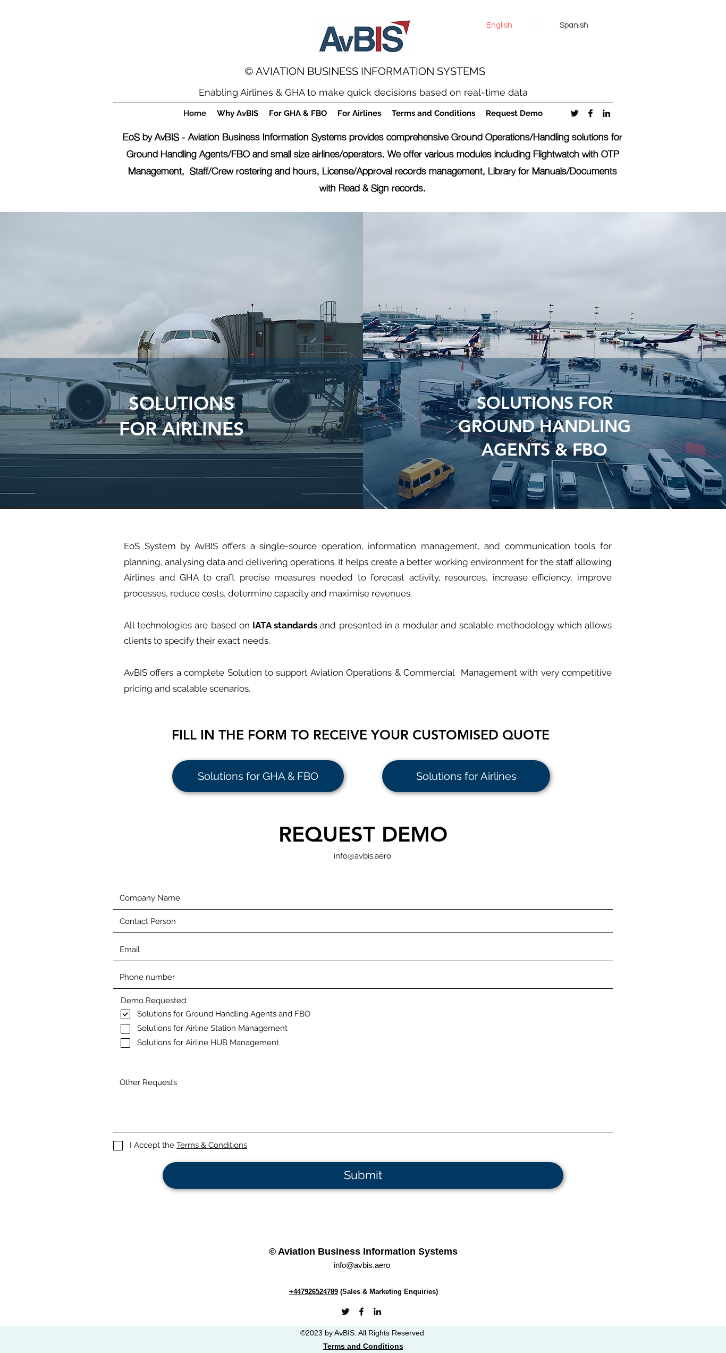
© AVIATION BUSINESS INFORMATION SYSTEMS (366, 71)
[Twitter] (574, 113)
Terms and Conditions (363, 1346)
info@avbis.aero (362, 856)
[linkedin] (606, 113)
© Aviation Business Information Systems (364, 1251)
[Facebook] (590, 113)
